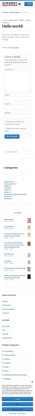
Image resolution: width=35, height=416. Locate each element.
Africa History (8, 351)
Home (6, 12)
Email (7, 104)
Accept (17, 399)
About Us (5, 301)
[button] (32, 382)
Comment (9, 69)
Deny (17, 404)
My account (6, 326)
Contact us (5, 313)
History (6, 371)
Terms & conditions (8, 309)
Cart (3, 330)
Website (7, 113)
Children (7, 359)
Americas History (9, 355)
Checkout (5, 334)
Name (7, 95)
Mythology (7, 379)
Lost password (7, 338)
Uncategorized (14, 12)
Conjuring (7, 363)
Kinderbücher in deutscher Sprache (15, 375)
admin (21, 20)
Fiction (6, 367)
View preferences (17, 409)
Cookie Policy (12, 413)
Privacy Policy (21, 413)
